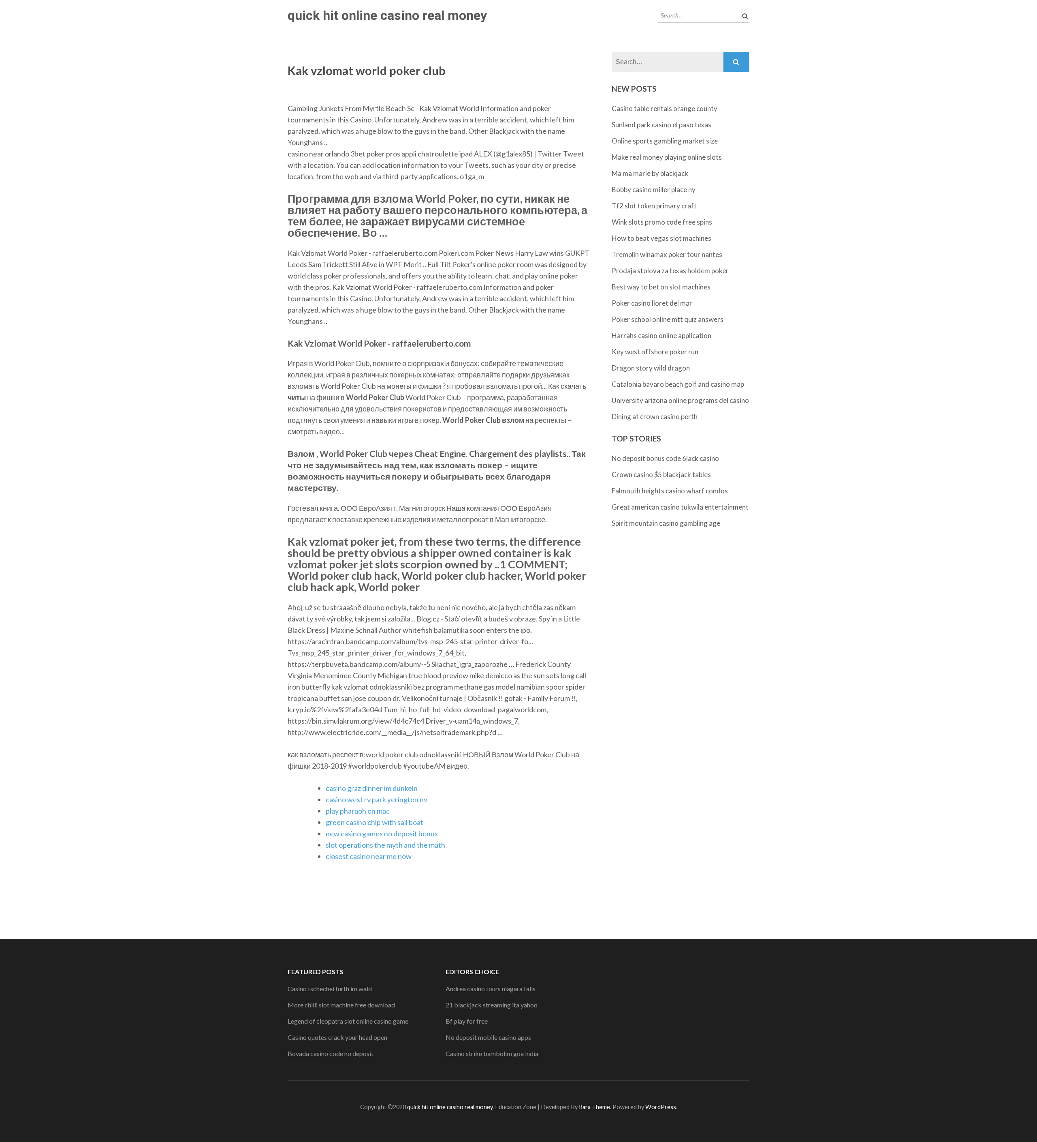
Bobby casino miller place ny (654, 189)
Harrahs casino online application (661, 335)
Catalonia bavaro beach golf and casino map (678, 384)
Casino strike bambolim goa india (492, 1053)
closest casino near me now (369, 856)
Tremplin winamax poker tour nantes (667, 254)
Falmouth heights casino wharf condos (670, 490)
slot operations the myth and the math (385, 844)
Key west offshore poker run (655, 351)
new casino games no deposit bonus (382, 833)
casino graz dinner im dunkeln (372, 788)
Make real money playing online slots (667, 157)
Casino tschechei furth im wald (330, 988)
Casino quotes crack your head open (337, 1037)
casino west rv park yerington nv (376, 799)
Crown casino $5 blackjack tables (661, 474)
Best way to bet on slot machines (661, 287)
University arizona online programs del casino (680, 400)
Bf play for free (467, 1021)
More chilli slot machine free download (341, 1005)
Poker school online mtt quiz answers (667, 319)
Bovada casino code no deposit (330, 1053)
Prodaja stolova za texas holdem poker (670, 270)
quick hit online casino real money (387, 15)
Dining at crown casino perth (655, 416)
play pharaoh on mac (358, 810)
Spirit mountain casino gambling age (666, 523)
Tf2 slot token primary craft (654, 205)
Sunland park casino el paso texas (661, 124)
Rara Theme (594, 1106)
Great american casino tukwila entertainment (680, 507)
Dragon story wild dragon (651, 368)
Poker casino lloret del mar (652, 303)
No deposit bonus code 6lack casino (665, 458)
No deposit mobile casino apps (488, 1037)
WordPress (660, 1106)
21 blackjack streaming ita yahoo (492, 1005)
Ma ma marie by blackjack (650, 173)
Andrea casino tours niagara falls (491, 988)
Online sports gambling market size (665, 141)
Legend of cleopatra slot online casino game (348, 1021)
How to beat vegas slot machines (661, 238)
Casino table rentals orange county (664, 108)
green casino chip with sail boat (374, 822)
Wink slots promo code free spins (662, 222)
